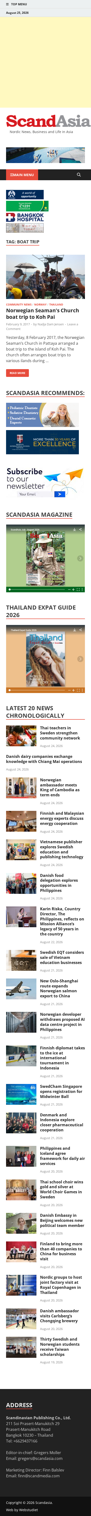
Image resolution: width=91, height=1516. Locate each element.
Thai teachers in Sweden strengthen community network (60, 733)
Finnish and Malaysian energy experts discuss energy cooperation (62, 818)
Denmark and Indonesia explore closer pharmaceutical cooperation (61, 1122)
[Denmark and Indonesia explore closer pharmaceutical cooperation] (21, 1115)
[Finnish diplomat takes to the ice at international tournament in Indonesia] (21, 1048)
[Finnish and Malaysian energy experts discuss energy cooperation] (21, 813)
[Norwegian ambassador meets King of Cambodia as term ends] (21, 780)
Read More (15, 372)
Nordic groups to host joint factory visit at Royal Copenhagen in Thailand (61, 1285)
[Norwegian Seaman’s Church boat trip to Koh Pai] (45, 277)
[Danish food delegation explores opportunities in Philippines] (21, 876)
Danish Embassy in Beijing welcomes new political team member (62, 1220)
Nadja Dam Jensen (51, 324)
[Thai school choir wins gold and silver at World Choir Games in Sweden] (21, 1182)
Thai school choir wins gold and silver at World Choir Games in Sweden (61, 1189)
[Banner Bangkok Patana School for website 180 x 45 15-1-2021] (25, 198)
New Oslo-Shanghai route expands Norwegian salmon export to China (59, 988)
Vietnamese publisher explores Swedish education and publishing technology (61, 849)
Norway (40, 304)
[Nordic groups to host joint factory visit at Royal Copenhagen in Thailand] (21, 1277)
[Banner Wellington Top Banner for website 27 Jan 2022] (25, 231)
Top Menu (19, 4)
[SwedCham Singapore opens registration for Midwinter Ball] (21, 1087)
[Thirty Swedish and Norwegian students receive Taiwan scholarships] (21, 1339)
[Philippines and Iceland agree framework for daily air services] (21, 1148)
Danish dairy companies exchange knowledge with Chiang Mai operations (44, 759)
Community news (19, 304)
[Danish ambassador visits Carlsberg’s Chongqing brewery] (21, 1311)
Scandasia (43, 1502)
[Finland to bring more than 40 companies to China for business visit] (21, 1244)
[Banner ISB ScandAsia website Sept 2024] (45, 161)
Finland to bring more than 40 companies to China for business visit (61, 1251)
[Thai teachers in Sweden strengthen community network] (21, 728)
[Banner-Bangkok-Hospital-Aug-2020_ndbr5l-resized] (25, 220)
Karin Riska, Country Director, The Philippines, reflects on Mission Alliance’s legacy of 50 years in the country (62, 921)
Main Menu (23, 174)
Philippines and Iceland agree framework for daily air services (62, 1156)
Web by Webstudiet (22, 1510)
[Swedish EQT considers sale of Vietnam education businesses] (21, 953)
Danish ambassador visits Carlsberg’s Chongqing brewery (59, 1316)
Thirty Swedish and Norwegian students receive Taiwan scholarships (60, 1347)
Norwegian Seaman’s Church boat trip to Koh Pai (42, 313)
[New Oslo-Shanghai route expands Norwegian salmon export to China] (21, 981)
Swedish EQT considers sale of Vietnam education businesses (62, 957)
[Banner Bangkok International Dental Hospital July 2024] (42, 425)
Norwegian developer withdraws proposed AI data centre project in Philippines (62, 1022)
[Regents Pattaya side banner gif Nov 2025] (42, 453)
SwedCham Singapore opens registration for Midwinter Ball (61, 1091)
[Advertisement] (45, 62)
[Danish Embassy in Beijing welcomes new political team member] (21, 1215)
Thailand (56, 304)
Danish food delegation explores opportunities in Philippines (59, 883)
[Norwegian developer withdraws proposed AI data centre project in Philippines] (21, 1014)
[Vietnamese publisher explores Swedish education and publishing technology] (21, 842)
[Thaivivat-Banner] (27, 210)
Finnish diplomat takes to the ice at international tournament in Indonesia (62, 1058)
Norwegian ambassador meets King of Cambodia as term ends (60, 787)
